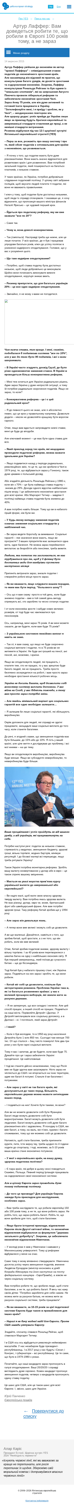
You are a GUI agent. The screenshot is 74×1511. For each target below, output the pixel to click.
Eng (59, 6)
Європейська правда (18, 1400)
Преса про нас (42, 18)
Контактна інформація (37, 1500)
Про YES (23, 18)
